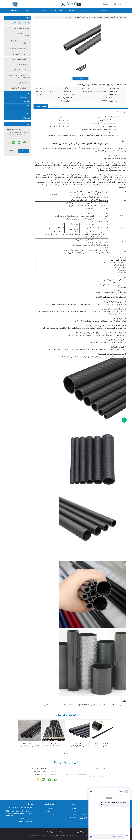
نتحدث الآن (103, 10)
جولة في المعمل (57, 10)
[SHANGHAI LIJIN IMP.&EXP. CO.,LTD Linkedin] (63, 4)
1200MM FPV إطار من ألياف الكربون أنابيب (75, 704)
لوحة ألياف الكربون (22, 28)
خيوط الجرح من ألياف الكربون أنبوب (18, 42)
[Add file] (127, 836)
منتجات (27, 10)
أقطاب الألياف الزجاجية (21, 59)
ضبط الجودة (26, 101)
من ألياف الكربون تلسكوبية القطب (19, 34)
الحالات (28, 114)
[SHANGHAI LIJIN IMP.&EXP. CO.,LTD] (24, 142)
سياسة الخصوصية (65, 831)
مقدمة (74, 808)
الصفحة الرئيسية (12, 10)
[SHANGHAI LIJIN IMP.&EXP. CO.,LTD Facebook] (74, 4)
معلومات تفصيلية (41, 106)
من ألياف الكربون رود (21, 54)
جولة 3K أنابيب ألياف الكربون (52, 704)
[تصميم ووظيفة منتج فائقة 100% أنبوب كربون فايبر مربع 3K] (29, 731)
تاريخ (74, 811)
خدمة (74, 814)
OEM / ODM (50, 811)
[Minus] (91, 791)
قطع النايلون (24, 82)
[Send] (91, 836)
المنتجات (27, 18)
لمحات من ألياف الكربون (20, 88)
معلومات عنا (41, 10)
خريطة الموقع (81, 831)
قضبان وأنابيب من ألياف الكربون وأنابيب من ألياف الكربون (107, 704)
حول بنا (28, 93)
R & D (52, 814)
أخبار (28, 109)
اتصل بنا (86, 10)
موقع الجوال (50, 831)
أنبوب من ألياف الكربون (20, 23)
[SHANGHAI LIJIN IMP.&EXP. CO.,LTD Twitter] (69, 4)
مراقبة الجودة (72, 10)
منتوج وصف (55, 106)
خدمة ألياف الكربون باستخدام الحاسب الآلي (19, 76)
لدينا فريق (73, 817)
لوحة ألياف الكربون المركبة (19, 48)
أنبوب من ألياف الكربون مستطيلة (18, 70)
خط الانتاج (51, 808)
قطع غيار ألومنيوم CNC (21, 64)
